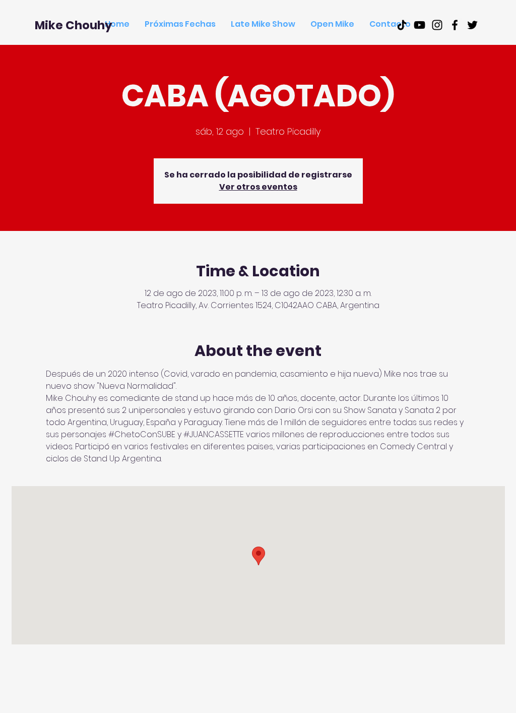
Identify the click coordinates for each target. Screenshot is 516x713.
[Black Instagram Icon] (437, 25)
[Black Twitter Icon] (472, 25)
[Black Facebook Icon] (455, 25)
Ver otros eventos (258, 187)
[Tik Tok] (402, 25)
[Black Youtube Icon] (419, 25)
